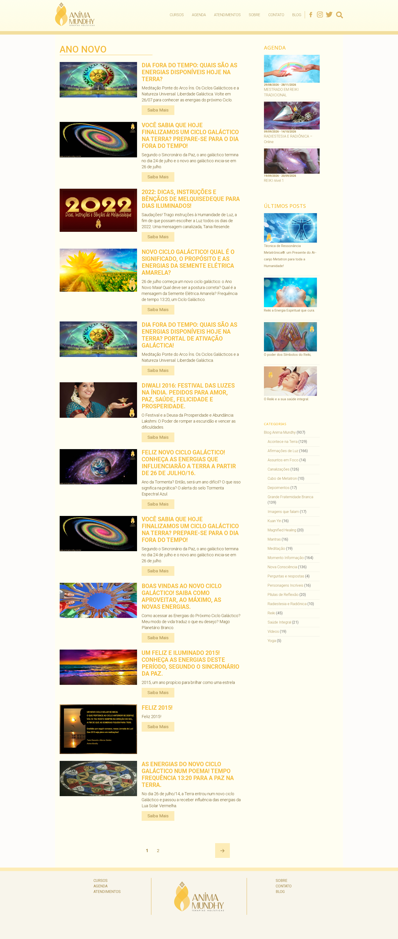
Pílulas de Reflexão (283, 594)
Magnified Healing (282, 530)
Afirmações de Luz (283, 451)
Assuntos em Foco (283, 460)
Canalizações (279, 469)
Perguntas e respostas (286, 576)
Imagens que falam (283, 511)
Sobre (254, 15)
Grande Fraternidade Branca (290, 497)
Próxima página (222, 850)
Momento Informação (286, 558)
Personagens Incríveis (285, 585)
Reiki (271, 613)
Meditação (276, 548)
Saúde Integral (279, 622)
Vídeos (273, 631)
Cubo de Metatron (282, 478)
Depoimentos (279, 488)
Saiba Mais (158, 110)
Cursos (177, 15)
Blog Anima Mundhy (280, 432)
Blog (296, 15)
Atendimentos (227, 15)
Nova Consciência (282, 567)
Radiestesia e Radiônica (287, 604)
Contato (276, 15)
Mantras (274, 539)
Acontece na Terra (283, 441)
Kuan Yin (274, 521)
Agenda (199, 15)
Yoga (272, 641)
